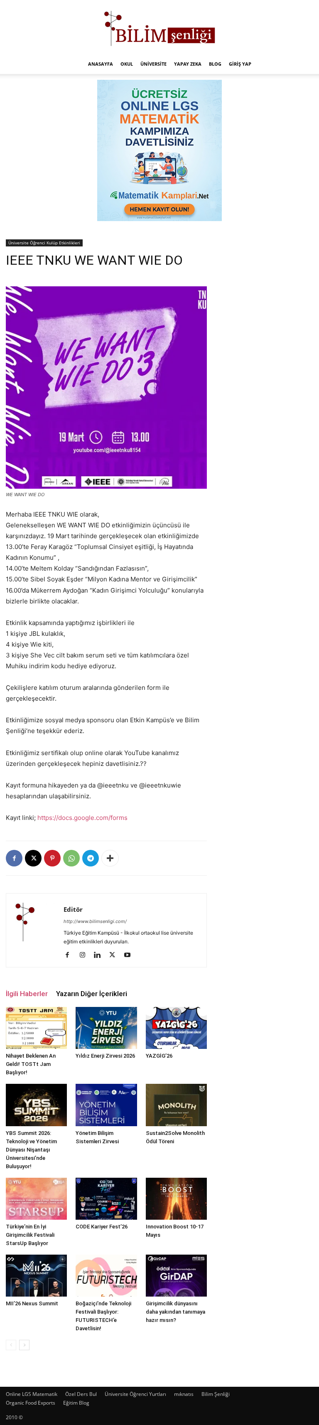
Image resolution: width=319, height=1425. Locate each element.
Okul (126, 64)
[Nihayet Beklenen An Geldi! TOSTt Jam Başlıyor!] (36, 1028)
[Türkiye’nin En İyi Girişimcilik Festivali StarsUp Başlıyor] (36, 1199)
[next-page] (24, 1345)
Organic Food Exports (30, 1402)
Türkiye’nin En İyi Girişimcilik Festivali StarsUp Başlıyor (30, 1234)
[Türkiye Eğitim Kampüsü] (159, 27)
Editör (73, 909)
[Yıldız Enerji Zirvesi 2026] (106, 1028)
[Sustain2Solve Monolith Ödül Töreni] (176, 1105)
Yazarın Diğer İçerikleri (91, 993)
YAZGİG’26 (159, 1056)
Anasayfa (100, 64)
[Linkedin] (100, 955)
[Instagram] (85, 955)
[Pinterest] (52, 858)
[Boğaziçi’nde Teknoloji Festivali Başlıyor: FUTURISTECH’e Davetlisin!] (106, 1276)
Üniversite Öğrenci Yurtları (135, 1394)
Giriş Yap (240, 64)
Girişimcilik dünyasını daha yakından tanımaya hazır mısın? (175, 1311)
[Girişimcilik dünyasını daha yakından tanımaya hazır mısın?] (176, 1276)
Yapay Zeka (187, 64)
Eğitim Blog (76, 1402)
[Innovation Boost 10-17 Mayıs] (176, 1199)
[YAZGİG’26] (176, 1028)
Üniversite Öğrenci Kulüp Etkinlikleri (44, 243)
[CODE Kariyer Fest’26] (106, 1199)
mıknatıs (184, 1394)
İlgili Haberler (27, 993)
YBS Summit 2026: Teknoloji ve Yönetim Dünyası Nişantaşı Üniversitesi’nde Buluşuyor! (31, 1149)
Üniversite (153, 64)
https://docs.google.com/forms (82, 818)
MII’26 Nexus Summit (32, 1303)
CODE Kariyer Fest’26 (102, 1226)
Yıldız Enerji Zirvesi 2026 (105, 1056)
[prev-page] (11, 1345)
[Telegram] (90, 858)
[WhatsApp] (71, 858)
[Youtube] (130, 955)
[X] (33, 858)
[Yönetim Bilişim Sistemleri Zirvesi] (106, 1105)
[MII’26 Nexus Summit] (36, 1276)
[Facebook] (14, 858)
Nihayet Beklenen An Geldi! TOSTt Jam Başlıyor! (31, 1064)
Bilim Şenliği (215, 1394)
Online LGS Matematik (31, 1394)
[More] (110, 858)
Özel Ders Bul (81, 1394)
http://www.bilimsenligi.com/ (95, 921)
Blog (215, 64)
